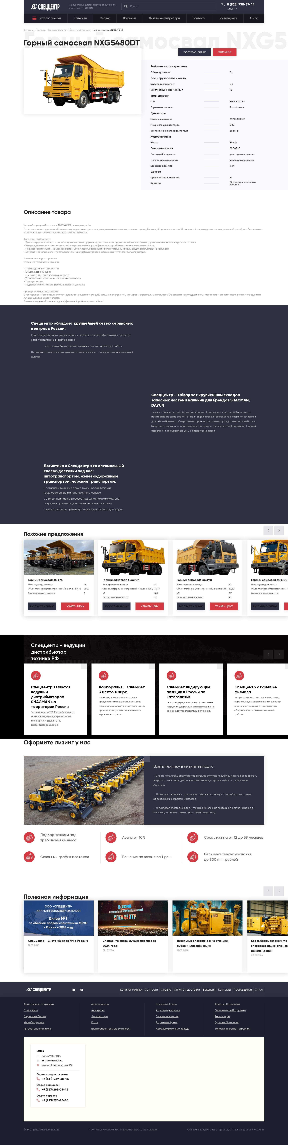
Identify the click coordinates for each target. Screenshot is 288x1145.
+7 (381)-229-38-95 (55, 1079)
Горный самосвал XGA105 (269, 580)
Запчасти (80, 18)
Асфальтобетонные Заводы (172, 1028)
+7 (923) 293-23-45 (55, 1100)
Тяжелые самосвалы (227, 1004)
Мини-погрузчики (34, 1022)
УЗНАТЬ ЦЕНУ (225, 52)
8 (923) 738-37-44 (241, 4)
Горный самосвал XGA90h (120, 580)
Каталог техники (50, 18)
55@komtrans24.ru (52, 1060)
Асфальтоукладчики (168, 1010)
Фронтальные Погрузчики (39, 1004)
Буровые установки (226, 1022)
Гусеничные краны (167, 1016)
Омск (230, 9)
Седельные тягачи (35, 1016)
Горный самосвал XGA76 (45, 580)
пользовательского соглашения (138, 1129)
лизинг (42, 606)
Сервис (105, 18)
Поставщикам (228, 18)
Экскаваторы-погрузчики (230, 1010)
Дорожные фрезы (167, 1022)
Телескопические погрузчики (232, 1028)
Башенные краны (166, 1004)
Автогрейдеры (100, 1004)
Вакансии (129, 18)
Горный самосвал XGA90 (194, 580)
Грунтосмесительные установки (110, 1028)
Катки (94, 1022)
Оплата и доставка (187, 989)
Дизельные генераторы (164, 18)
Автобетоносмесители (38, 1028)
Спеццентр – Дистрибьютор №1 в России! (58, 941)
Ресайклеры (222, 1016)
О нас (254, 18)
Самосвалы (31, 1010)
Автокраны (97, 1010)
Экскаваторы (99, 1016)
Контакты (199, 18)
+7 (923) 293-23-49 (55, 1089)
